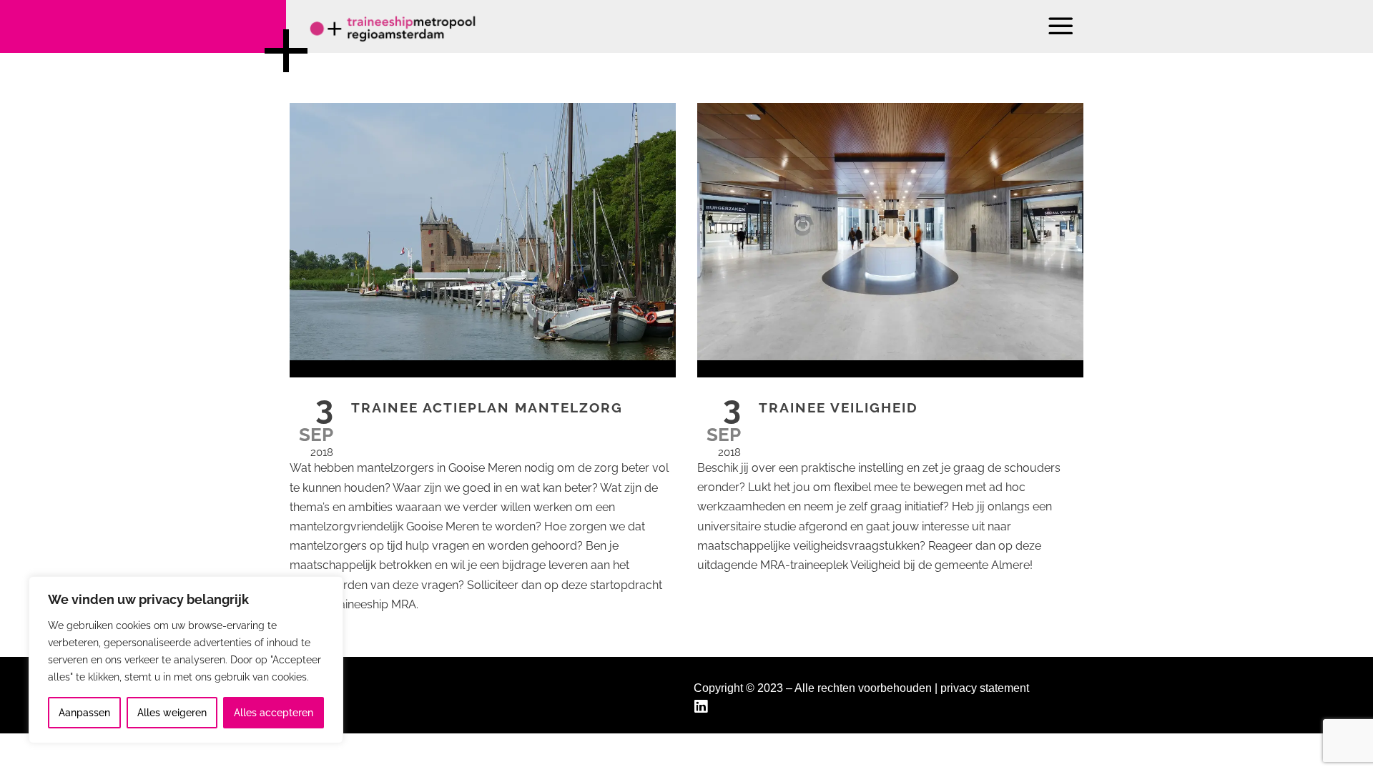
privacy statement (984, 688)
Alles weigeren (172, 712)
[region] (186, 659)
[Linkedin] (703, 707)
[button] (1062, 26)
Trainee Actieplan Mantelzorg (487, 407)
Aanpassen (84, 712)
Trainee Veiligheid (838, 407)
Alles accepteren (273, 712)
